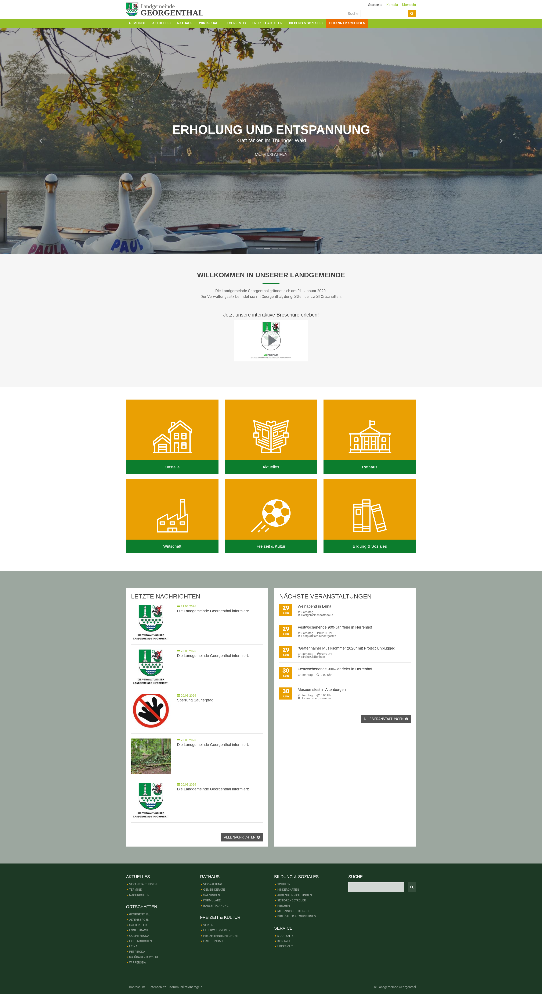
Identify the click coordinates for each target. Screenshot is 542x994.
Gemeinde (137, 23)
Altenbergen (139, 919)
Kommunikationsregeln (185, 987)
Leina (133, 946)
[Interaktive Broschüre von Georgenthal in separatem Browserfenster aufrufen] (271, 340)
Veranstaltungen (143, 884)
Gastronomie (213, 941)
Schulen (283, 884)
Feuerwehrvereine (217, 930)
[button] (40, 141)
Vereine (209, 925)
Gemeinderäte (214, 889)
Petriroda (137, 951)
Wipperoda (137, 962)
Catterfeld (138, 925)
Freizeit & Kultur (267, 23)
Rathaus (184, 23)
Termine (135, 889)
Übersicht (409, 5)
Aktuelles (161, 23)
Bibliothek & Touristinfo (296, 916)
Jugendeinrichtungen (294, 895)
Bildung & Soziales (306, 23)
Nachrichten (139, 895)
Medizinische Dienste (293, 911)
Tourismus (236, 23)
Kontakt (392, 5)
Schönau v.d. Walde (144, 957)
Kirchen (283, 905)
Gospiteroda (139, 935)
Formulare (212, 900)
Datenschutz (157, 987)
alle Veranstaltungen (384, 719)
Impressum (137, 987)
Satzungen (211, 895)
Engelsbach (138, 930)
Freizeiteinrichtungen (220, 935)
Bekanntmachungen (347, 23)
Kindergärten (288, 889)
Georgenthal (139, 914)
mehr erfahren (271, 164)
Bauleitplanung (216, 905)
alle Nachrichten (240, 837)
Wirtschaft (209, 23)
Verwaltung (212, 884)
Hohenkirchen (140, 941)
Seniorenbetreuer (291, 900)
